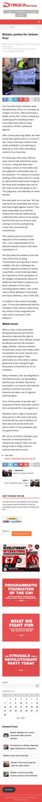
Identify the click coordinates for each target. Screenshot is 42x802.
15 (10, 707)
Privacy (21, 15)
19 (32, 707)
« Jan (18, 718)
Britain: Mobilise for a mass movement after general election (22, 735)
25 (26, 711)
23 (16, 711)
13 (37, 703)
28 (5, 715)
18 (26, 707)
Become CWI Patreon (21, 533)
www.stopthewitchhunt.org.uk (20, 458)
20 (37, 707)
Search (5, 682)
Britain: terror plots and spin (16, 756)
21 (5, 711)
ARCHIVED (9, 789)
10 (21, 703)
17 (21, 707)
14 (5, 707)
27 (37, 711)
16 (16, 707)
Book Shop (21, 12)
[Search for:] (21, 27)
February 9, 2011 (10, 44)
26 (32, 711)
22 (10, 711)
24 (21, 711)
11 (26, 703)
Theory (9, 12)
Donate (33, 12)
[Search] (37, 686)
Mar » (23, 718)
